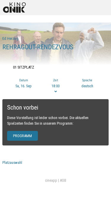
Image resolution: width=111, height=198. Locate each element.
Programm (22, 136)
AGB (63, 180)
